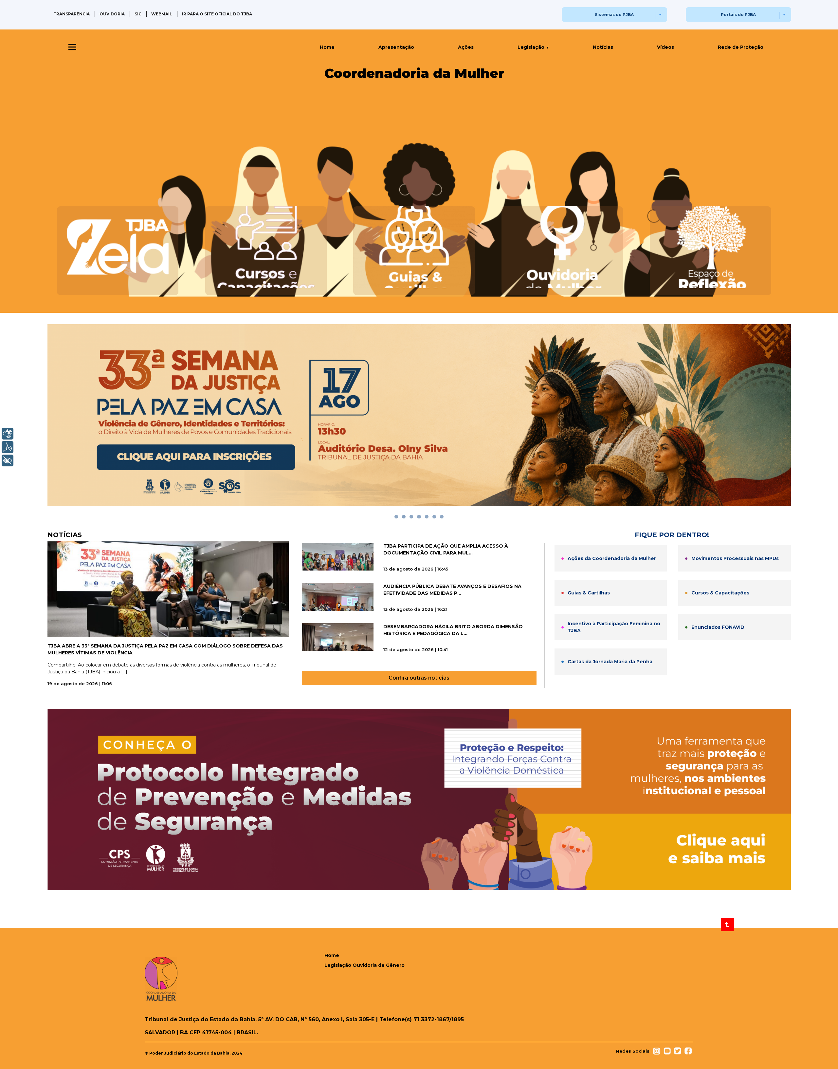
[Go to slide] (396, 516)
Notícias (603, 47)
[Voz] (7, 447)
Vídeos (665, 47)
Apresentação (396, 47)
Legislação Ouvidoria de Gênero (364, 965)
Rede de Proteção (740, 47)
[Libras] (7, 434)
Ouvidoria (112, 13)
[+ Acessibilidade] (7, 460)
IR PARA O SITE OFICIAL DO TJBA (217, 13)
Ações (466, 47)
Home (327, 47)
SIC (138, 13)
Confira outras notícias (419, 678)
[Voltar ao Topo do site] (727, 924)
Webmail (161, 13)
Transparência (71, 13)
